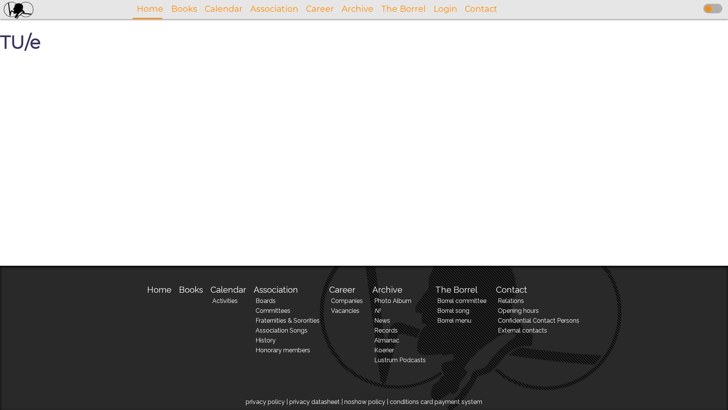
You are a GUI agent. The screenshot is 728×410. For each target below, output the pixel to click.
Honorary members (283, 350)
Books (191, 290)
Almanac (386, 340)
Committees (273, 310)
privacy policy (265, 401)
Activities (225, 300)
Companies (347, 300)
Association (276, 290)
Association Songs (282, 330)
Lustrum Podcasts (400, 360)
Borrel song (453, 310)
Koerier (384, 350)
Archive (387, 290)
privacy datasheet (314, 401)
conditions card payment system (436, 401)
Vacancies (345, 310)
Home (159, 290)
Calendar (228, 290)
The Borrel (456, 290)
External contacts (522, 330)
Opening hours (518, 310)
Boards (266, 300)
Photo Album (392, 300)
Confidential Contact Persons (538, 320)
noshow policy (364, 401)
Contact (511, 290)
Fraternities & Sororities (288, 320)
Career (342, 290)
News (382, 320)
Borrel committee (461, 300)
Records (386, 330)
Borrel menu (454, 320)
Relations (511, 300)
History (266, 340)
